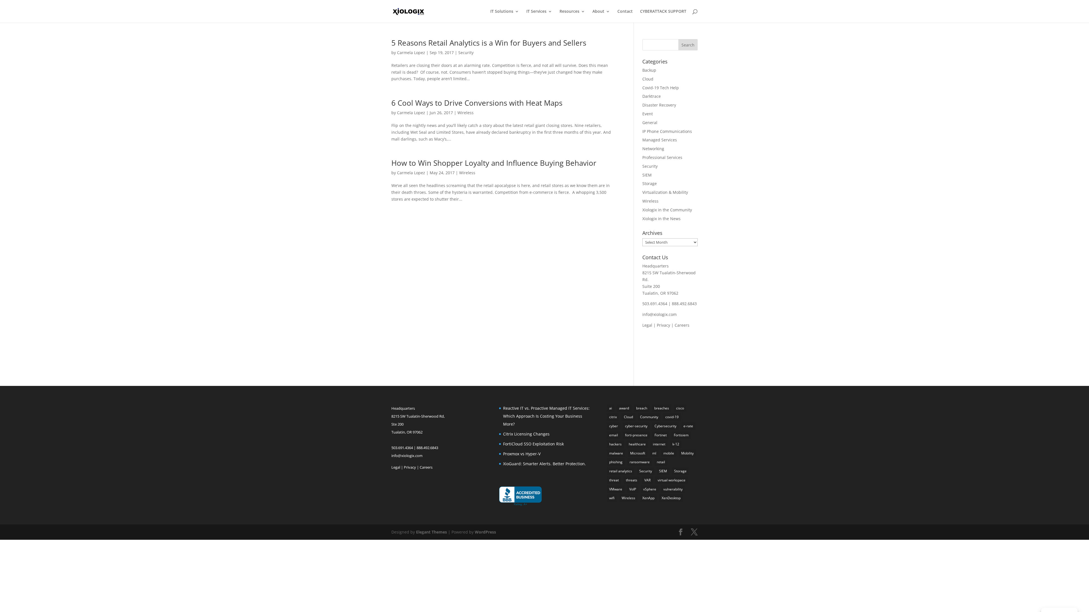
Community (649, 417)
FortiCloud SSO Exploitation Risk (533, 444)
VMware (615, 489)
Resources (569, 11)
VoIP (632, 489)
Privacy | (666, 325)
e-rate (688, 426)
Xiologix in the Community (667, 209)
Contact (625, 11)
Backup (649, 70)
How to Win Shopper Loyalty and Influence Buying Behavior (493, 163)
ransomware (640, 462)
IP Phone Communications (667, 131)
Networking (653, 148)
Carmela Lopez (411, 52)
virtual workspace (671, 480)
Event (647, 113)
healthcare (637, 444)
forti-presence (636, 435)
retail (661, 462)
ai (610, 408)
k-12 (675, 444)
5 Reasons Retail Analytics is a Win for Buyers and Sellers (488, 43)
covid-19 (672, 417)
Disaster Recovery (659, 105)
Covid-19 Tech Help (660, 87)
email (613, 435)
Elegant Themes (431, 532)
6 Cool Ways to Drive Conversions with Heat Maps (476, 103)
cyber (613, 426)
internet (659, 444)
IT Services (536, 11)
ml (654, 453)
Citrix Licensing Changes (526, 434)
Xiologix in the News (661, 218)
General (649, 122)
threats (631, 480)
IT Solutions (501, 11)
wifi (612, 498)
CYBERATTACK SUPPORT (663, 11)
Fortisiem (681, 435)
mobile (668, 453)
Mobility (687, 453)
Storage (649, 183)
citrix (613, 417)
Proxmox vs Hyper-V (522, 453)
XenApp (648, 498)
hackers (615, 444)
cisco (680, 408)
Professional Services (662, 157)
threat (614, 480)
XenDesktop (671, 498)
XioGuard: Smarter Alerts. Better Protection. (544, 463)
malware (616, 453)
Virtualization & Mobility (665, 192)
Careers (682, 325)
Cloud (647, 79)
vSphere (649, 489)
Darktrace (651, 96)
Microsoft (637, 453)
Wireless (465, 112)
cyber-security (636, 426)
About (598, 11)
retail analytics (620, 471)
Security (466, 52)
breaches (661, 408)
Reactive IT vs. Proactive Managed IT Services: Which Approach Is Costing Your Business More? (546, 416)
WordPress (485, 532)
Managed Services (659, 140)
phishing (615, 462)
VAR (647, 480)
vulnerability (673, 489)
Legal (647, 325)
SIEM (647, 175)
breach (641, 408)
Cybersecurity (665, 426)
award (624, 408)
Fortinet (661, 435)
